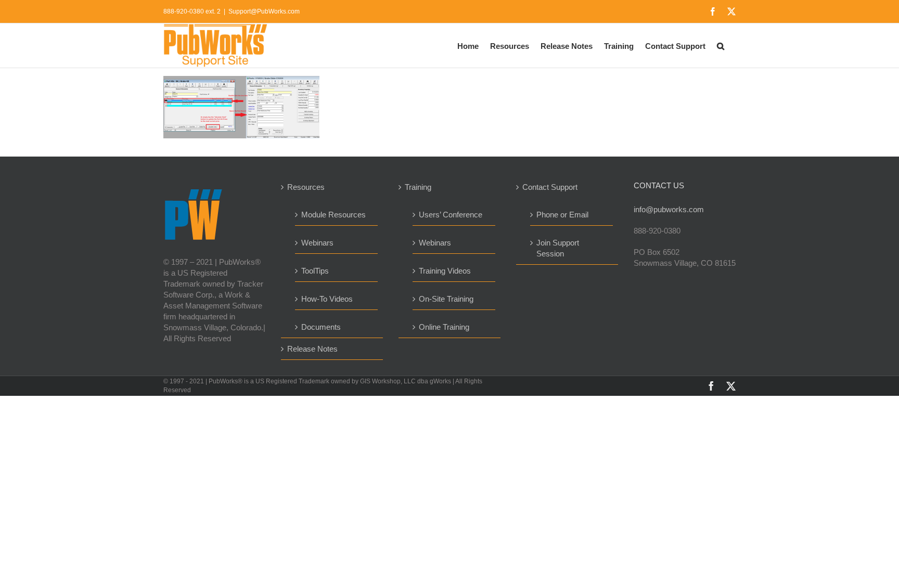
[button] (720, 45)
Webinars (317, 242)
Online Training (444, 326)
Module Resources (333, 214)
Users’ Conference (450, 214)
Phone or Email (562, 214)
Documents (321, 326)
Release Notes (312, 348)
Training (418, 187)
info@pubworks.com (669, 209)
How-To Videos (327, 298)
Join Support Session (557, 248)
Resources (306, 187)
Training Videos (445, 270)
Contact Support (549, 187)
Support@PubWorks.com (264, 11)
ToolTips (315, 270)
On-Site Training (446, 298)
